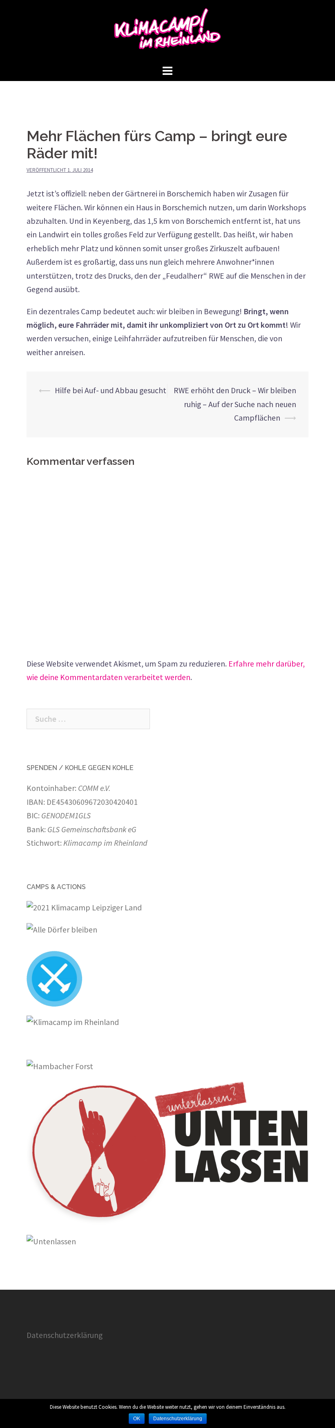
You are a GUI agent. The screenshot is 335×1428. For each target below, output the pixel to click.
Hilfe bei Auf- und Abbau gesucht (110, 390)
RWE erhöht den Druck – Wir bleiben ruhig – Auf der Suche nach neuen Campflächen (235, 404)
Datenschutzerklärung (65, 1335)
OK (136, 1418)
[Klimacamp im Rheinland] (167, 31)
